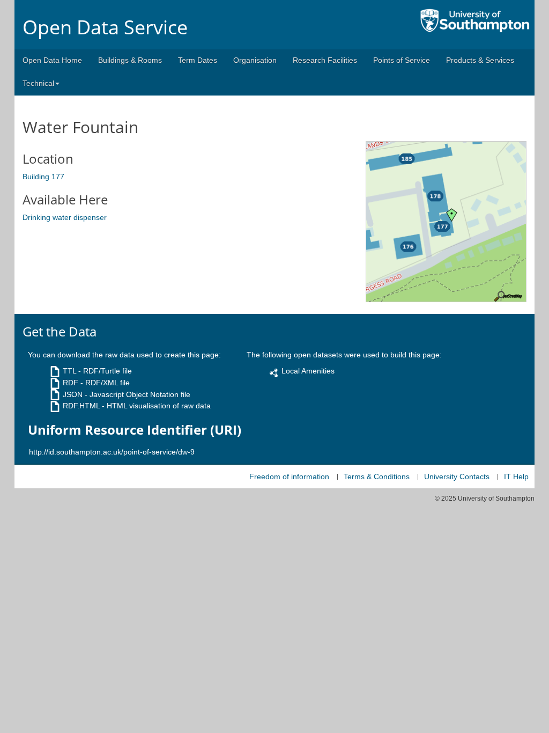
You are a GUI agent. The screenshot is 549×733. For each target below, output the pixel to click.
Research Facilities (325, 60)
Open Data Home (52, 60)
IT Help (516, 476)
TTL (69, 370)
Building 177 (43, 176)
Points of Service (401, 60)
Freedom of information (289, 476)
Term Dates (197, 60)
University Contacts (456, 476)
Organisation (255, 60)
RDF (70, 382)
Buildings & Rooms (130, 60)
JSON (73, 394)
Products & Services (480, 60)
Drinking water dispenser (65, 217)
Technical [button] (38, 83)
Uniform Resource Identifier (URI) (134, 430)
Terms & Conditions (377, 476)
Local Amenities (308, 370)
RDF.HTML (81, 405)
